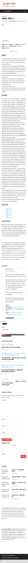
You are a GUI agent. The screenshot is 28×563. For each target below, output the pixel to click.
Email (4, 425)
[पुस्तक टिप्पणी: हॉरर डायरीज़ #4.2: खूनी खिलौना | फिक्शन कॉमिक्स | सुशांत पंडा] (14, 366)
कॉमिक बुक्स (3, 16)
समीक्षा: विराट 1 (9, 208)
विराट (20, 334)
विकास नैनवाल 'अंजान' (13, 21)
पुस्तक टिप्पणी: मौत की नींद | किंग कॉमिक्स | (11, 347)
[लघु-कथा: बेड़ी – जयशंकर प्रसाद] (6, 489)
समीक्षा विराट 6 (9, 215)
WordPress (9, 557)
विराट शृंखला (8, 99)
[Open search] (24, 11)
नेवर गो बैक (11, 312)
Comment (5, 400)
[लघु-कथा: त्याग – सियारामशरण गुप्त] (6, 495)
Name (4, 419)
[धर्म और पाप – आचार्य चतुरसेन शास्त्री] (6, 470)
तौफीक (18, 334)
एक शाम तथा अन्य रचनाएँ (17, 307)
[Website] (14, 318)
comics (8, 334)
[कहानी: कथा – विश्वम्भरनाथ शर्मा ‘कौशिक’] (6, 482)
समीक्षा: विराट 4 (9, 213)
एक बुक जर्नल (9, 3)
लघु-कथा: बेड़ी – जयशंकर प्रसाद (19, 489)
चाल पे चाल (17, 312)
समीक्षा (6, 16)
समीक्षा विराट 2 (9, 210)
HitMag (16, 557)
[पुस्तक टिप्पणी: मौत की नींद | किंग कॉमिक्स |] (8, 345)
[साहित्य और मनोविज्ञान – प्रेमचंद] (6, 477)
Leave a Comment (22, 21)
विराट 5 (7, 46)
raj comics (13, 334)
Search (3, 454)
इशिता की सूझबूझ (15, 309)
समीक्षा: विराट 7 (9, 217)
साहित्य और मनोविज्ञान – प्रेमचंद (18, 476)
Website (4, 432)
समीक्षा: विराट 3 (9, 212)
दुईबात (7, 300)
